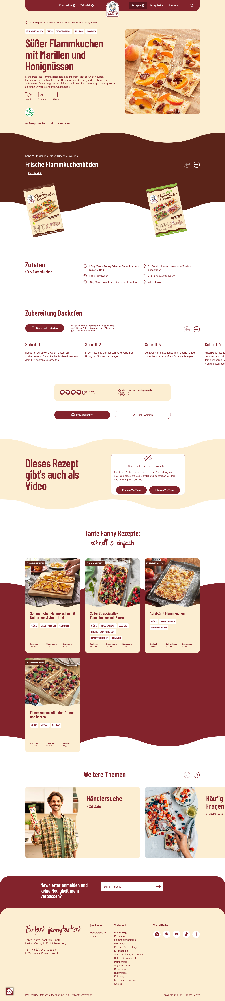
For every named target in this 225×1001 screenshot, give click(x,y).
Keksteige (119, 976)
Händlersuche (98, 932)
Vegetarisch (63, 31)
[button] (74, 5)
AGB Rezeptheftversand (78, 994)
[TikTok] (186, 934)
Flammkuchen (34, 31)
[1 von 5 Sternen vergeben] (62, 392)
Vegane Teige (122, 965)
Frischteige (65, 5)
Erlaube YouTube (131, 490)
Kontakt (94, 936)
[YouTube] (176, 934)
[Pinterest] (166, 934)
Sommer (91, 31)
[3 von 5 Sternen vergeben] (73, 392)
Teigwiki (85, 5)
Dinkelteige (120, 969)
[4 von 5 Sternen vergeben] (78, 392)
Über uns (173, 5)
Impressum (31, 994)
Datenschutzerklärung (51, 994)
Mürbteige (120, 943)
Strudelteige (121, 950)
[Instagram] (157, 934)
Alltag (79, 31)
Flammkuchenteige (125, 939)
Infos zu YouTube (164, 490)
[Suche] (191, 5)
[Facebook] (196, 934)
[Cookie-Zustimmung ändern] (9, 991)
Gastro (118, 983)
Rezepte (136, 5)
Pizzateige (120, 936)
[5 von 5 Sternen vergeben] (84, 392)
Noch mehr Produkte (126, 980)
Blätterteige (120, 932)
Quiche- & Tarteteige (126, 947)
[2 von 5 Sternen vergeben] (67, 392)
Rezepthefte (156, 5)
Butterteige (120, 972)
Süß (50, 31)
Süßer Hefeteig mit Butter (128, 954)
